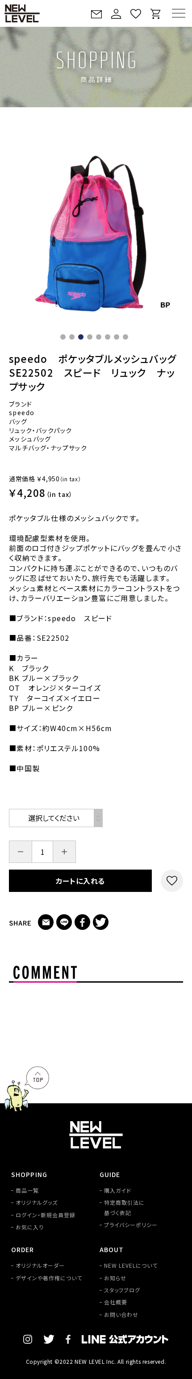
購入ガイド (117, 1190)
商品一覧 (27, 1190)
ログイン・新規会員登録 (45, 1215)
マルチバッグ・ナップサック (48, 447)
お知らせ (115, 1278)
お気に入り (30, 1227)
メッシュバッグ (30, 438)
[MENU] (178, 13)
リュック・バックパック (40, 430)
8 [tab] (127, 338)
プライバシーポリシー (131, 1224)
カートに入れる (80, 880)
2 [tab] (73, 338)
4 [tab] (91, 338)
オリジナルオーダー (40, 1265)
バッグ (18, 421)
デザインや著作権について (49, 1278)
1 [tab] (64, 338)
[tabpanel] (96, 234)
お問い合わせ (121, 1314)
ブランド (21, 403)
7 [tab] (118, 338)
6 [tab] (109, 338)
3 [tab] (82, 338)
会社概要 (115, 1302)
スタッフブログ (122, 1290)
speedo (21, 412)
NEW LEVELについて (130, 1265)
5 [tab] (100, 338)
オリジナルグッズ (37, 1202)
